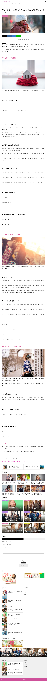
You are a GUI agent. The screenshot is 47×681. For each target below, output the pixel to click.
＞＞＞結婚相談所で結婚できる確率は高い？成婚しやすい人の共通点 (13, 461)
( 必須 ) (7, 544)
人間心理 (27, 523)
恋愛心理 (27, 500)
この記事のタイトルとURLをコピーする (23, 39)
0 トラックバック (34, 539)
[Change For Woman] (5, 1)
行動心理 (5, 500)
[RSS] (1, 679)
